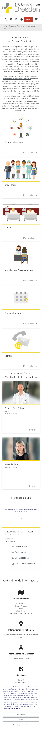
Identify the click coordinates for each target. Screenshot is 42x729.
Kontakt (21, 680)
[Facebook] (11, 19)
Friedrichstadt (21, 604)
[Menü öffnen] (36, 19)
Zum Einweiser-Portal (21, 659)
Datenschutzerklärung (12, 708)
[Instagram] (16, 19)
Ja (21, 518)
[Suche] (5, 19)
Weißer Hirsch (21, 611)
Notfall (28, 19)
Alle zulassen (21, 714)
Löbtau (21, 608)
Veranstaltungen (21, 682)
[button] (25, 546)
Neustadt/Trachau (21, 606)
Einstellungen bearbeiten (21, 725)
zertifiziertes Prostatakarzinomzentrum (17, 79)
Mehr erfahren (29, 152)
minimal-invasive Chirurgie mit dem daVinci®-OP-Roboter (21, 91)
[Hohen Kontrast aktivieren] (21, 19)
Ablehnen (21, 719)
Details (32, 430)
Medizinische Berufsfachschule (21, 613)
